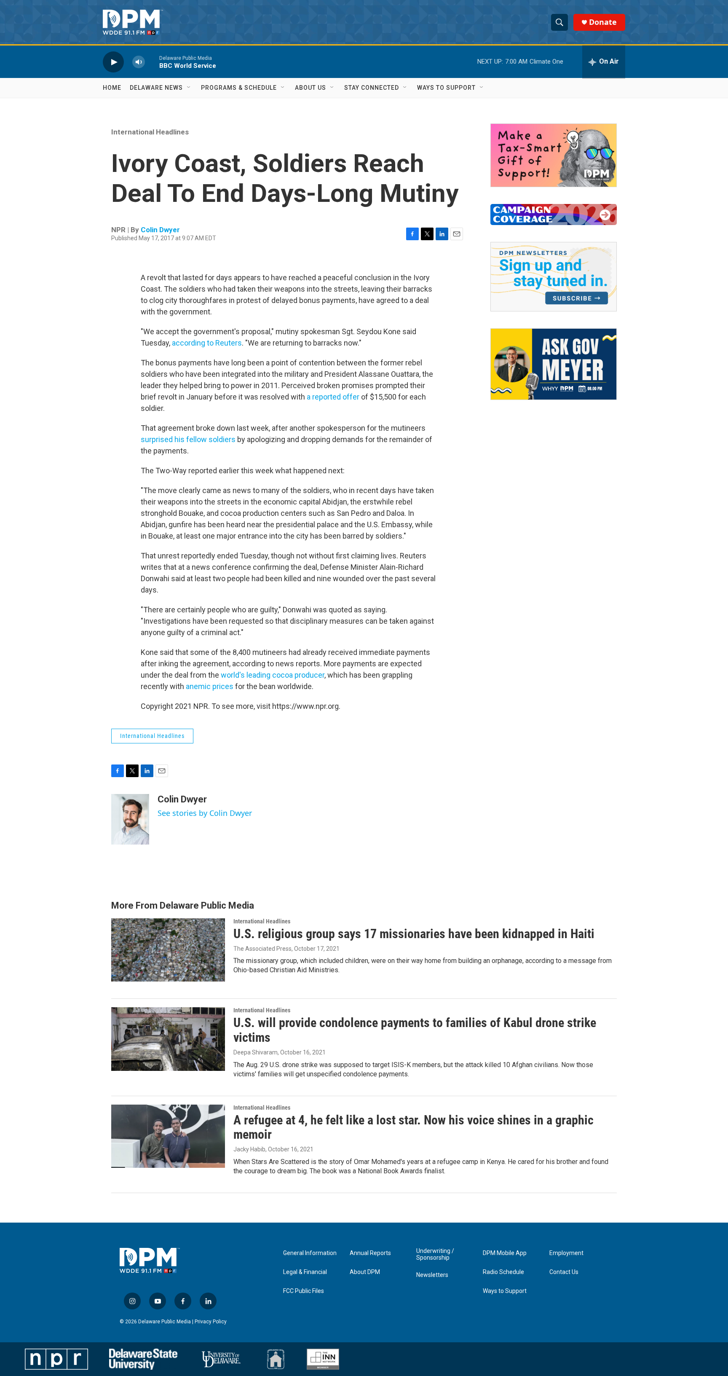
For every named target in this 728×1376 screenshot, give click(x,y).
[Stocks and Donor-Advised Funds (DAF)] (553, 155)
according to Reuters (207, 342)
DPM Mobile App (505, 1253)
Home (112, 87)
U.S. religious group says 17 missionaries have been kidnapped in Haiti (413, 933)
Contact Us (563, 1272)
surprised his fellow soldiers (188, 439)
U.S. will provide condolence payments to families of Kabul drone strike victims (414, 1030)
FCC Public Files (303, 1291)
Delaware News (156, 87)
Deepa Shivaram (255, 1052)
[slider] (152, 61)
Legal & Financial (305, 1272)
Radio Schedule (503, 1272)
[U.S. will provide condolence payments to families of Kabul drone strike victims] (168, 1038)
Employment (566, 1253)
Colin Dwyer (160, 229)
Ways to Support (446, 87)
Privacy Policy (211, 1322)
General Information (310, 1253)
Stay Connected (371, 87)
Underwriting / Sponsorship (435, 1254)
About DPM (365, 1272)
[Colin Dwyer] (130, 819)
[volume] (138, 61)
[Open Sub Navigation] (189, 87)
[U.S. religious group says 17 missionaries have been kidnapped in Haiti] (168, 950)
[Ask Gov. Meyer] (553, 364)
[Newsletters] (553, 276)
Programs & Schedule (239, 87)
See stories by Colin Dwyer (205, 813)
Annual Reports (370, 1253)
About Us (310, 87)
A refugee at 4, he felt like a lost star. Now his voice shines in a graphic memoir (413, 1127)
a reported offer (333, 396)
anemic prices (209, 686)
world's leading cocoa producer (272, 675)
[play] (113, 62)
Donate (603, 22)
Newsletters (432, 1275)
